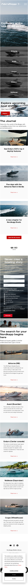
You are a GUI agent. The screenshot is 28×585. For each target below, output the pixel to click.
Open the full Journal (14, 237)
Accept (14, 574)
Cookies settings (14, 570)
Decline (14, 578)
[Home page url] (7, 4)
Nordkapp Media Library (14, 550)
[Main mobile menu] (25, 4)
